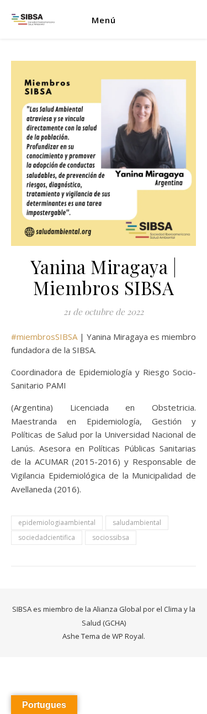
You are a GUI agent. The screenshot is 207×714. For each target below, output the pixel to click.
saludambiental (137, 522)
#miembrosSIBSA (44, 336)
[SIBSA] (33, 19)
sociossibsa (110, 537)
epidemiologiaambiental (56, 522)
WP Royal (128, 636)
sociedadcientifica (46, 537)
